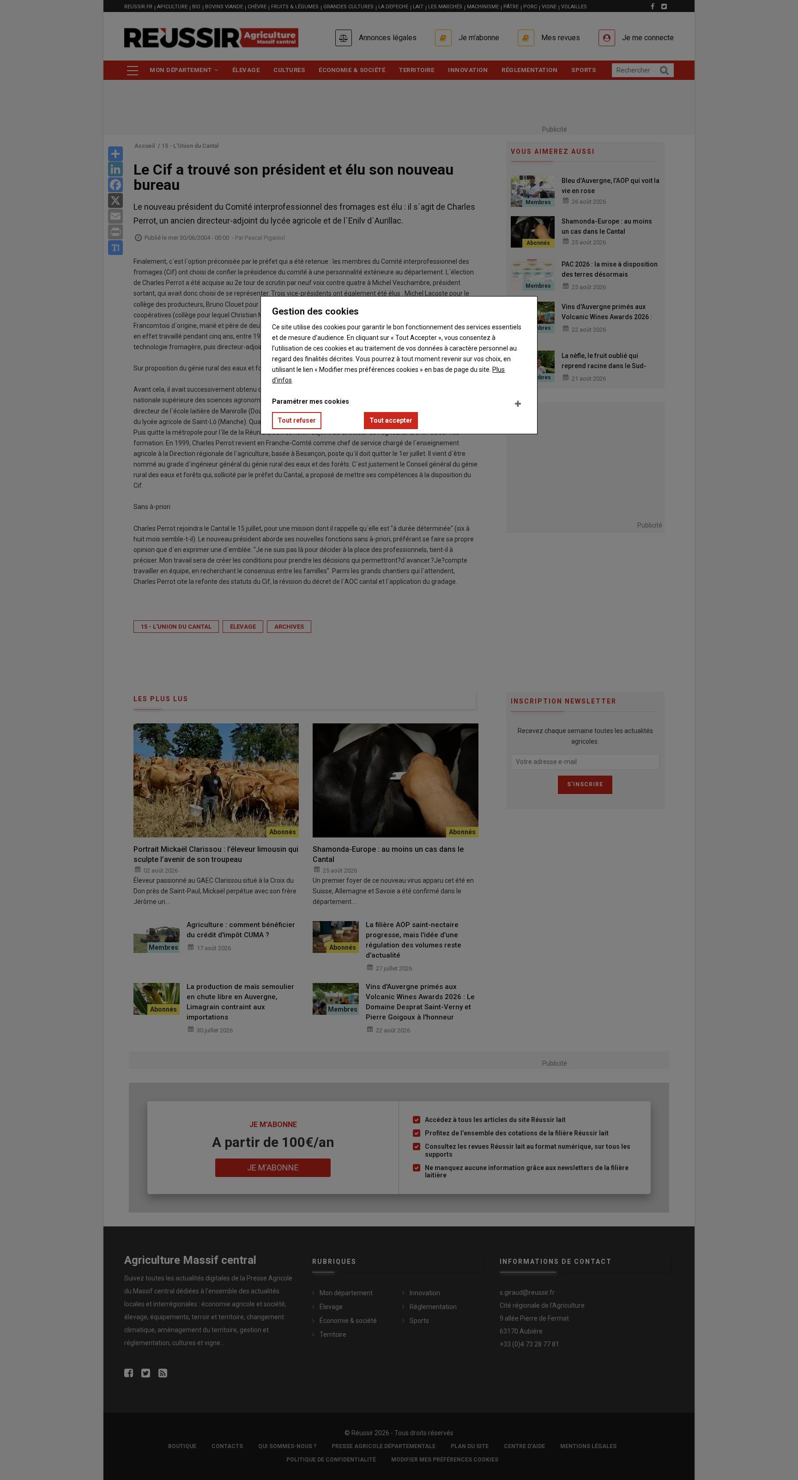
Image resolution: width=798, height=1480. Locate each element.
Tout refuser (297, 420)
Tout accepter (390, 420)
